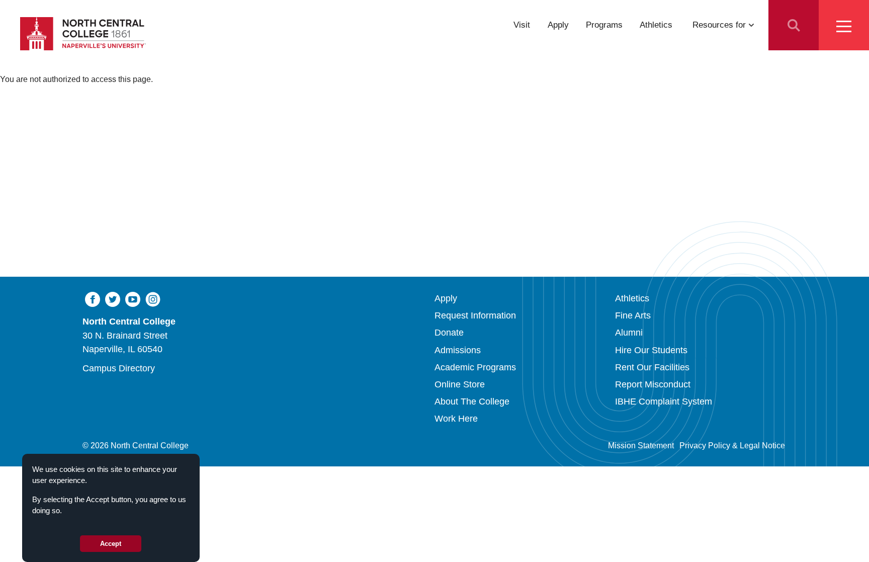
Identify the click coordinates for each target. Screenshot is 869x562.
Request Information (475, 315)
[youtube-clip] (132, 299)
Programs (604, 25)
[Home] (83, 33)
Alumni (629, 332)
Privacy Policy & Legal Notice (732, 445)
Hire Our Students (651, 350)
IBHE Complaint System (663, 401)
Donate (449, 332)
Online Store (459, 384)
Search (793, 25)
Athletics (656, 25)
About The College (471, 401)
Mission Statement (641, 445)
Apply (558, 25)
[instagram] (152, 299)
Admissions (457, 350)
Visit (521, 25)
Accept (110, 543)
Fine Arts (633, 315)
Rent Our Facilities (652, 367)
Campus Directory (118, 368)
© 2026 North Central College (135, 445)
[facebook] (92, 299)
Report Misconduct (652, 384)
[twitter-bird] (112, 299)
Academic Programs (475, 367)
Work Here (456, 418)
